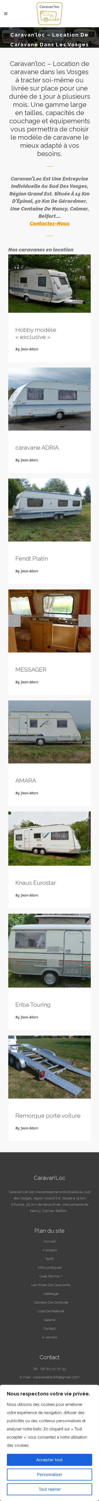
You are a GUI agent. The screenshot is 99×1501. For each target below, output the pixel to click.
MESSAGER (30, 669)
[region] (49, 1443)
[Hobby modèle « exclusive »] (49, 283)
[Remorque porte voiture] (49, 1067)
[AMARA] (49, 731)
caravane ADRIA (37, 447)
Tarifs (49, 1259)
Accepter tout (49, 1460)
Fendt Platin (31, 558)
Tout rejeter (49, 1489)
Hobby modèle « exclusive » (35, 333)
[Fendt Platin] (49, 510)
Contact (49, 1328)
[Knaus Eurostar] (49, 838)
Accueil (49, 1241)
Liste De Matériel (50, 1311)
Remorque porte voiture (48, 1115)
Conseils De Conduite (51, 1302)
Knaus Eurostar (35, 882)
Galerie (49, 1320)
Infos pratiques (50, 1267)
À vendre (49, 1337)
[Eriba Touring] (49, 951)
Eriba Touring (33, 1004)
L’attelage (51, 1294)
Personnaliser (49, 1474)
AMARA (25, 780)
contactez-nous (50, 223)
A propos (49, 1250)
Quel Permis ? (51, 1276)
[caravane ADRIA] (49, 399)
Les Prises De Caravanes (51, 1285)
